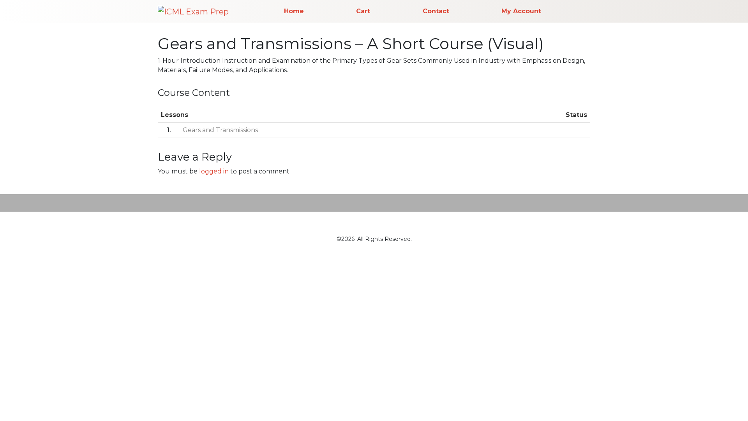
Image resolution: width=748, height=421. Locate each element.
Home (294, 11)
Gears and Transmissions (220, 130)
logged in (214, 171)
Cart (363, 11)
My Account (521, 11)
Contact (436, 11)
